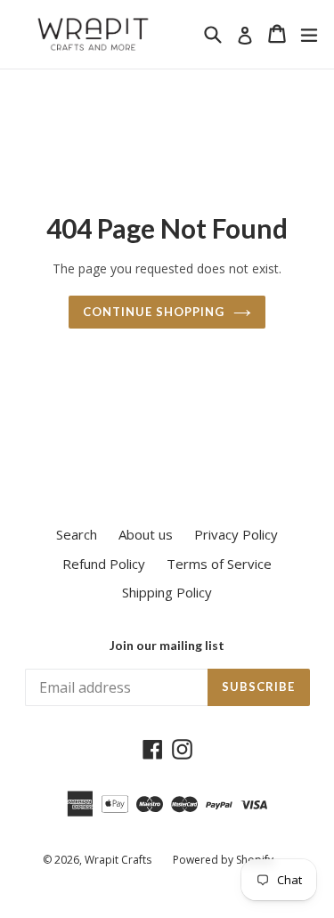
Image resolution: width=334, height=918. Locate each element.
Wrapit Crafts (118, 859)
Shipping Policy (167, 592)
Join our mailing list (167, 645)
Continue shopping (154, 312)
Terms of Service (219, 564)
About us (145, 534)
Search (76, 534)
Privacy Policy (236, 534)
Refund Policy (103, 564)
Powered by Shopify (223, 859)
